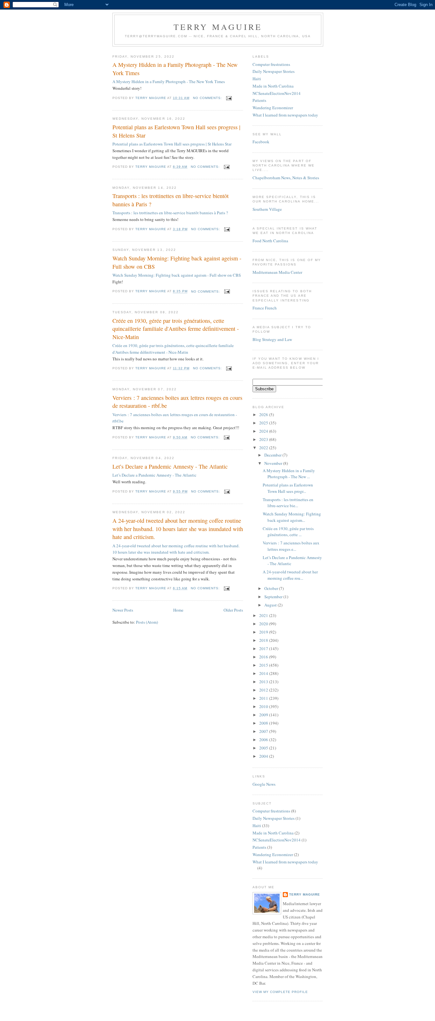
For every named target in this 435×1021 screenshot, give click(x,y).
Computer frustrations (271, 64)
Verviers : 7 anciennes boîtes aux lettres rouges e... (291, 546)
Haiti (257, 79)
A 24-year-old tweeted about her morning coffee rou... (290, 575)
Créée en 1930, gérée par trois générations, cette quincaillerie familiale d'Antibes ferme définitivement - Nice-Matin (175, 329)
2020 (264, 624)
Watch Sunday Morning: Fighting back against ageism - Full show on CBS (176, 262)
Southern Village (267, 209)
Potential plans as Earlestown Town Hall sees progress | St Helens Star (176, 131)
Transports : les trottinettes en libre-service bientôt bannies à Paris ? (170, 200)
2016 (264, 657)
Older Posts (233, 610)
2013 (264, 681)
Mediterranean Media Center (277, 272)
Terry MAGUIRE (218, 26)
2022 (264, 447)
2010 (264, 706)
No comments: (208, 98)
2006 (264, 739)
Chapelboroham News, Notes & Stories (286, 178)
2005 (264, 748)
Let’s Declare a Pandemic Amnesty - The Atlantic (170, 466)
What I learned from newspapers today (285, 115)
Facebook (261, 142)
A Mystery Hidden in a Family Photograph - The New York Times (175, 68)
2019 (264, 632)
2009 (264, 715)
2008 (264, 723)
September (273, 596)
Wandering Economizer (273, 107)
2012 (264, 690)
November (273, 463)
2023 (264, 439)
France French (265, 308)
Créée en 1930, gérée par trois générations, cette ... (288, 532)
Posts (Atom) (147, 622)
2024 (264, 431)
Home (178, 610)
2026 (264, 414)
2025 (264, 423)
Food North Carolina (270, 241)
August (271, 605)
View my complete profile (280, 992)
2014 (264, 673)
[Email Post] (228, 98)
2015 (264, 665)
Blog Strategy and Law (272, 339)
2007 (264, 731)
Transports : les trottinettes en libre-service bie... (288, 503)
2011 (264, 698)
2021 (264, 615)
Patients (259, 100)
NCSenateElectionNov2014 (277, 93)
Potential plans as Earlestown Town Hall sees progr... (288, 488)
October (271, 588)
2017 (264, 648)
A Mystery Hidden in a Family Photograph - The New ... (289, 474)
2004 (264, 756)
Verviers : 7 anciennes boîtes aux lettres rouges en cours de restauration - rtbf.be (177, 401)
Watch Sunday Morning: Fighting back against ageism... (292, 517)
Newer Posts (122, 610)
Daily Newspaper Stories (274, 71)
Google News (264, 784)
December (273, 455)
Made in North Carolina (273, 86)
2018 (264, 640)
